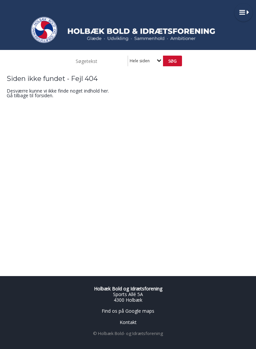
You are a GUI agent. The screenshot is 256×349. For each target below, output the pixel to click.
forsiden (43, 95)
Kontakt (128, 322)
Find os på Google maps (128, 311)
